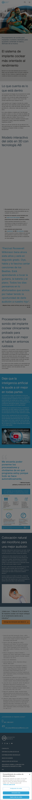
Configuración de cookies (16, 788)
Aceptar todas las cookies (16, 797)
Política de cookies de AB (9, 784)
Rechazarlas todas (16, 792)
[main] (16, 786)
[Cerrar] (29, 774)
